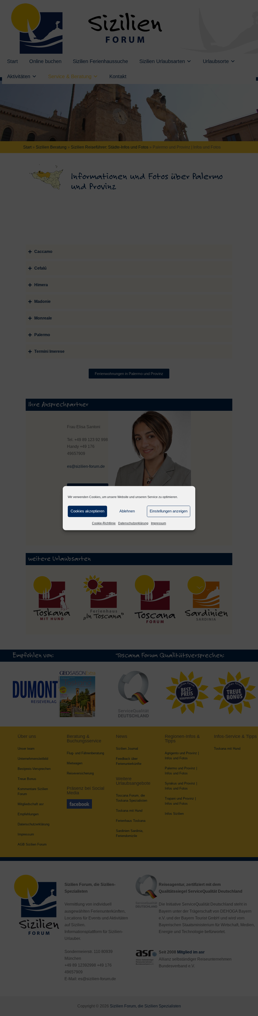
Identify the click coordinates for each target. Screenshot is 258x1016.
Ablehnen (127, 511)
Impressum (158, 523)
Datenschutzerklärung (133, 523)
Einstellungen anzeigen (168, 511)
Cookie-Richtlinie (104, 523)
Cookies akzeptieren (87, 511)
